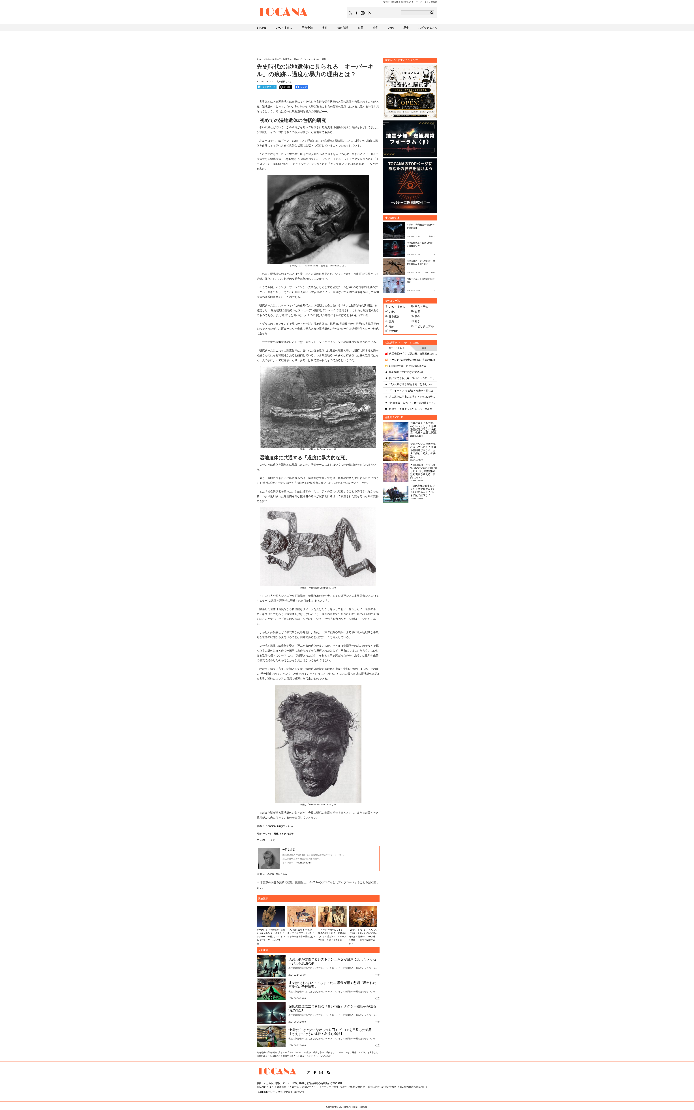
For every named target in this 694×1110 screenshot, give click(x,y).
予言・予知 (421, 306)
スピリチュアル (424, 326)
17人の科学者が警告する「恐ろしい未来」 (413, 384)
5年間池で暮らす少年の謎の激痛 (407, 365)
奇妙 (391, 326)
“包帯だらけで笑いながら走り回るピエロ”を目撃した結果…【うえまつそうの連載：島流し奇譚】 (331, 1032)
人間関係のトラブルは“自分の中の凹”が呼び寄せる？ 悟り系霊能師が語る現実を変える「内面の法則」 (423, 471)
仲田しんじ (288, 849)
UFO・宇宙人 (397, 306)
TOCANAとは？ (265, 1086)
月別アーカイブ (310, 1086)
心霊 (417, 311)
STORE (393, 331)
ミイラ (282, 833)
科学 (417, 321)
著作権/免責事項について (291, 1091)
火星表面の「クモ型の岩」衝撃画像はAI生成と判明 (413, 353)
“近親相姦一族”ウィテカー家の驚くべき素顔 (413, 402)
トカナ (260, 59)
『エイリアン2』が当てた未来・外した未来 (413, 390)
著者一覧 (294, 1086)
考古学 (290, 833)
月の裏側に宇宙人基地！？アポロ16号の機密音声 (413, 396)
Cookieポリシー (266, 1091)
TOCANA (283, 12)
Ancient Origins (276, 825)
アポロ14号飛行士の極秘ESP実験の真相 (412, 359)
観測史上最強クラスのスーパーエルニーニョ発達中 (413, 409)
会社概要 (281, 1086)
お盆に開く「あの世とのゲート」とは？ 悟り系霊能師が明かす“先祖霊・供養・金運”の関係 (423, 428)
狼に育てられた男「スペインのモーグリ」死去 (413, 378)
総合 (424, 348)
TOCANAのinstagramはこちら (363, 13)
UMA (392, 311)
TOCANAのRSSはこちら (369, 13)
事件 (417, 316)
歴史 (391, 321)
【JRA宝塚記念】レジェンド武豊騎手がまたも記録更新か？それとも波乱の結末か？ (423, 490)
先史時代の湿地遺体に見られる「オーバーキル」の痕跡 (299, 59)
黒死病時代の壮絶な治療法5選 (406, 372)
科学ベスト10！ (396, 348)
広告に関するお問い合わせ (382, 1086)
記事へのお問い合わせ (353, 1086)
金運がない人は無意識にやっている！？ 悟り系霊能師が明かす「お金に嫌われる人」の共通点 (423, 450)
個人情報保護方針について (414, 1086)
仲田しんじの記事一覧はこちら (272, 874)
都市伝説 (394, 316)
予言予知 (307, 27)
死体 (276, 833)
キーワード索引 (330, 1086)
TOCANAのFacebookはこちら (357, 13)
